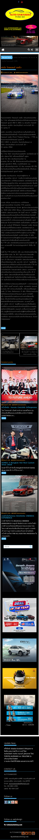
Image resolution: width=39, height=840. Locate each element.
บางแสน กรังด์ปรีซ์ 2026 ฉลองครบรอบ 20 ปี (18, 761)
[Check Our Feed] (16, 802)
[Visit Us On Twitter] (9, 802)
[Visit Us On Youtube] (12, 802)
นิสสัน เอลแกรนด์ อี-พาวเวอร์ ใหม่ (15, 751)
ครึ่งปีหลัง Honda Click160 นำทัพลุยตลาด (18, 749)
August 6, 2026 (7, 404)
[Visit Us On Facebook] (5, 802)
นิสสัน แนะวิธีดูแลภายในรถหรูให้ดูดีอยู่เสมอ (10, 351)
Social (3, 328)
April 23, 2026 (7, 513)
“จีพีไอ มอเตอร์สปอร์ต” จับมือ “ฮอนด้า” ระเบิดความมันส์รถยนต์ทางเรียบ (29, 352)
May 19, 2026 (6, 460)
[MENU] (36, 49)
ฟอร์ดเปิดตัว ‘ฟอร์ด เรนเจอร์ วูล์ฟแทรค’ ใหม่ (19, 754)
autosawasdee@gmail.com (19, 783)
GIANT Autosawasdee (21, 72)
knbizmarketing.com (14, 824)
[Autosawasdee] (19, 46)
